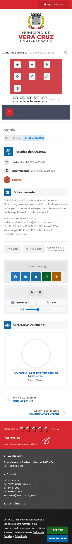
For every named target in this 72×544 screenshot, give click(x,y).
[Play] (32, 292)
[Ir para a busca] (45, 88)
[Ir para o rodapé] (53, 88)
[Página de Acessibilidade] (17, 88)
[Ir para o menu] (37, 88)
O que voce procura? (14, 52)
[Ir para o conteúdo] (28, 88)
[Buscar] (65, 52)
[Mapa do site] (47, 76)
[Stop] (40, 292)
